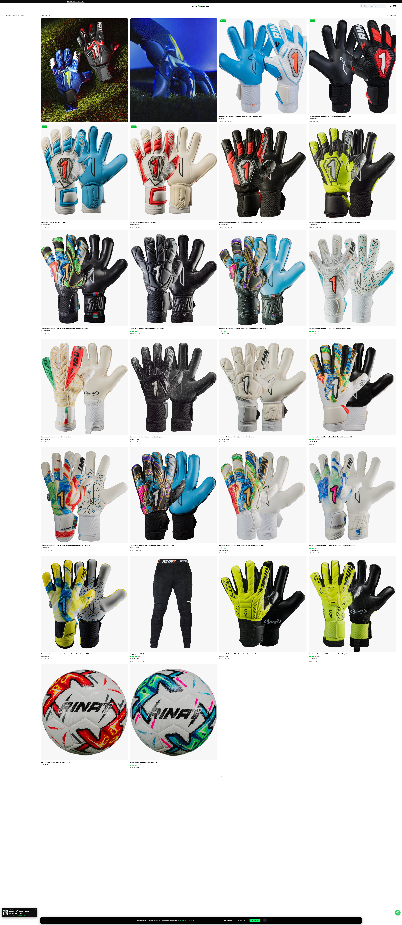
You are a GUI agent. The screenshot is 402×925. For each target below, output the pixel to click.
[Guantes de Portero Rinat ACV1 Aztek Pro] (84, 387)
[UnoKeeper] (201, 6)
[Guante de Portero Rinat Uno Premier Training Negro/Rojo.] (263, 172)
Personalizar (242, 920)
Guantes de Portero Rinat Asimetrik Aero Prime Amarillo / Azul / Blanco (67, 654)
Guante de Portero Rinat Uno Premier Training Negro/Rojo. (240, 222)
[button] (9, 6)
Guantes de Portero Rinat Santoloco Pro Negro (147, 328)
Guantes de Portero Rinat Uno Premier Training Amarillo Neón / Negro (334, 222)
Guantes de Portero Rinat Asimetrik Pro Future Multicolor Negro (64, 328)
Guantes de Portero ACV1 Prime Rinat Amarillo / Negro (239, 654)
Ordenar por (45, 15)
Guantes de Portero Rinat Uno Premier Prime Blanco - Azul (240, 116)
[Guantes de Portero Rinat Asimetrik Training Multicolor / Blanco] (352, 387)
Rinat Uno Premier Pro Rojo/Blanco (143, 222)
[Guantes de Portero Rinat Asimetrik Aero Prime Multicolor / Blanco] (84, 495)
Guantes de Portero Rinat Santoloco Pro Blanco (236, 437)
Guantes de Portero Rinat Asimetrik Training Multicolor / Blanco (332, 437)
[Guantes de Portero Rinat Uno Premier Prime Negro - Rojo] (352, 66)
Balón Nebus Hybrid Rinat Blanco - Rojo (55, 762)
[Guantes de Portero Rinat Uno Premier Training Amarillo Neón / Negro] (352, 172)
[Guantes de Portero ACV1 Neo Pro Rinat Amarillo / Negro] (352, 604)
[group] (201, 1)
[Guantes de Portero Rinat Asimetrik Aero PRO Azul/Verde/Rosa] (352, 495)
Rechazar (228, 920)
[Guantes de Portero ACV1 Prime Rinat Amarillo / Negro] (263, 604)
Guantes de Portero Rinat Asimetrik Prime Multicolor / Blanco (241, 545)
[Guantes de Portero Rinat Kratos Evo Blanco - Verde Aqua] (352, 278)
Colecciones (15, 15)
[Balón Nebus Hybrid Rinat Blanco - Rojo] (84, 712)
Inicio (8, 15)
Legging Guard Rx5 (137, 654)
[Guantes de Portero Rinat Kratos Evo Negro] (173, 387)
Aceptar (255, 920)
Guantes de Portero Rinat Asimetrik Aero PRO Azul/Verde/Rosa (332, 545)
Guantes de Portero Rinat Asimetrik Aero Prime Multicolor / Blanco (65, 545)
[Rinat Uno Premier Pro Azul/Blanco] (84, 172)
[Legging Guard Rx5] (173, 604)
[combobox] (374, 6)
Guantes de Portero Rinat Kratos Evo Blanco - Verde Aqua (330, 328)
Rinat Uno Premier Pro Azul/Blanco (53, 222)
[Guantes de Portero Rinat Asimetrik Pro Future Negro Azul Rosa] (263, 278)
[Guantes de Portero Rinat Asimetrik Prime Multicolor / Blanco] (263, 495)
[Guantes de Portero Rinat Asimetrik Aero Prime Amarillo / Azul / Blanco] (84, 604)
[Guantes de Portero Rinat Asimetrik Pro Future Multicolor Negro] (84, 278)
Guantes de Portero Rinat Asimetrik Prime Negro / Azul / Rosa (152, 545)
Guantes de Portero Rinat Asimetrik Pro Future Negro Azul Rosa (242, 328)
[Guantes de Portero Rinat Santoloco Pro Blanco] (263, 387)
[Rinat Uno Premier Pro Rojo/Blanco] (173, 172)
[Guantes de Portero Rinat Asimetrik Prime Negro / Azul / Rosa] (173, 495)
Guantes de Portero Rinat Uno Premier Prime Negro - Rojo (330, 116)
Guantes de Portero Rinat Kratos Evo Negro (146, 437)
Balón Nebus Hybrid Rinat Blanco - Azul (144, 762)
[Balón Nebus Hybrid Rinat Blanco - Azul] (173, 712)
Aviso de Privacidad (187, 920)
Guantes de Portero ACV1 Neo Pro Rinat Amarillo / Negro (329, 654)
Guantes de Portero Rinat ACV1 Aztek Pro (56, 437)
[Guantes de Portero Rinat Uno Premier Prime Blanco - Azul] (263, 66)
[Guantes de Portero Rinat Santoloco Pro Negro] (173, 278)
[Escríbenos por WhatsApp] (398, 912)
